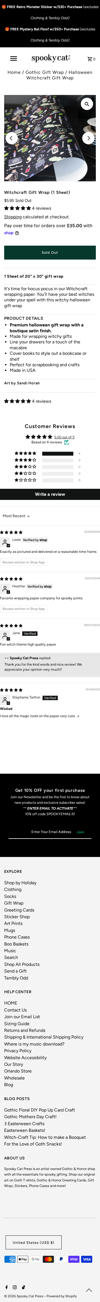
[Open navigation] (13, 58)
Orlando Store (18, 1071)
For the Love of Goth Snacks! (33, 1144)
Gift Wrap (13, 903)
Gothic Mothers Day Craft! (30, 1116)
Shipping (13, 216)
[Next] (88, 138)
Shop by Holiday (20, 882)
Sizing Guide (16, 1023)
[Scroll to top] (88, 1290)
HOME (10, 1003)
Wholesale (14, 1078)
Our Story (13, 1064)
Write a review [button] (50, 494)
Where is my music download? (34, 1044)
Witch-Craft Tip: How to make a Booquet (45, 1137)
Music (10, 950)
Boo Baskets (16, 944)
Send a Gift (15, 971)
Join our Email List (22, 1016)
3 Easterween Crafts (24, 1123)
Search (11, 957)
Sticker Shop (17, 916)
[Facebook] (6, 1287)
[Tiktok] (23, 1287)
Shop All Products (21, 964)
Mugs (9, 930)
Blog (8, 1084)
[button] (18, 208)
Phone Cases (17, 937)
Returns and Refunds (24, 1030)
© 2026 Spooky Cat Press (24, 1296)
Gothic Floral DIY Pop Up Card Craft (39, 1110)
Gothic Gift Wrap (45, 72)
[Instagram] (14, 1287)
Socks (10, 896)
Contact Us (15, 1010)
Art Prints (13, 923)
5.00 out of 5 (64, 437)
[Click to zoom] (87, 104)
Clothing (12, 889)
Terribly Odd (16, 978)
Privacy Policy (17, 1050)
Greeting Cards (19, 910)
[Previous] (12, 138)
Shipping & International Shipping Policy (43, 1037)
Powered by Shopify (62, 1296)
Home (14, 72)
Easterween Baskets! (24, 1130)
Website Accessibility (25, 1057)
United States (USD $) (33, 1242)
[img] (11, 532)
